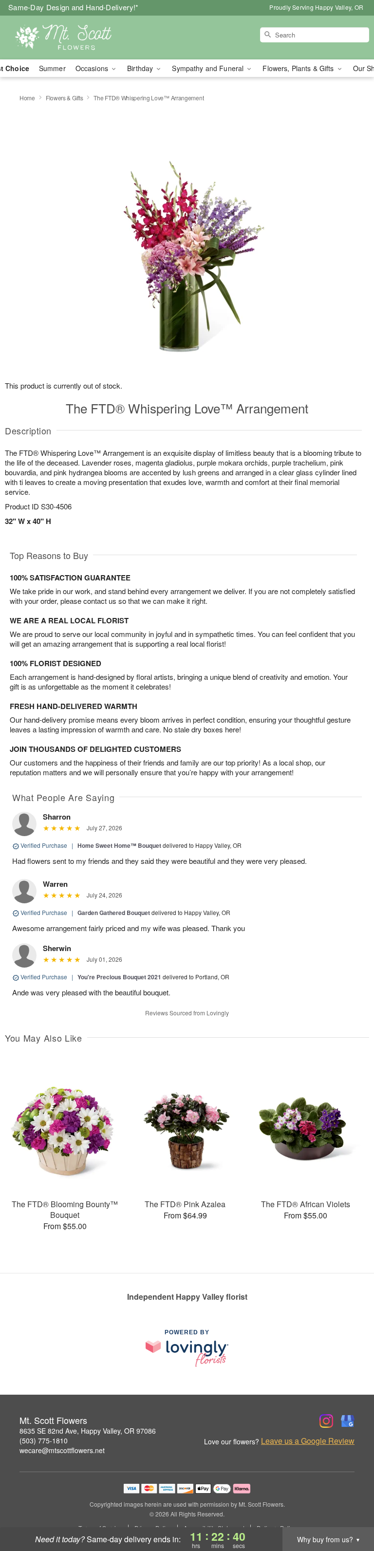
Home (27, 97)
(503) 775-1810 (43, 1440)
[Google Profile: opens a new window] (348, 1421)
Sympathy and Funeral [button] (208, 68)
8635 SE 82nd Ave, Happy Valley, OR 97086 (87, 1431)
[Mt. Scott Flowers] (64, 37)
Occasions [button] (92, 68)
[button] (348, 1509)
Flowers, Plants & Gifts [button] (299, 68)
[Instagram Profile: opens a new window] (326, 1421)
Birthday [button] (141, 68)
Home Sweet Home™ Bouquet (119, 845)
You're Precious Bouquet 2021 (119, 976)
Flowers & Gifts (64, 97)
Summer (52, 68)
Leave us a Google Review (308, 1441)
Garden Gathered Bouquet (113, 912)
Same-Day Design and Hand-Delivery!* (73, 7)
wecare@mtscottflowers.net (62, 1450)
